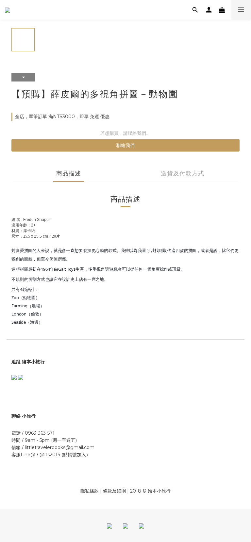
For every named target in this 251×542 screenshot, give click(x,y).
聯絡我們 (125, 145)
